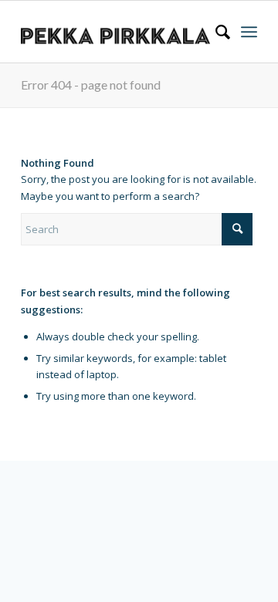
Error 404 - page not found (91, 84)
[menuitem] (215, 32)
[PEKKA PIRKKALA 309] (115, 32)
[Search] (215, 32)
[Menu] (249, 31)
